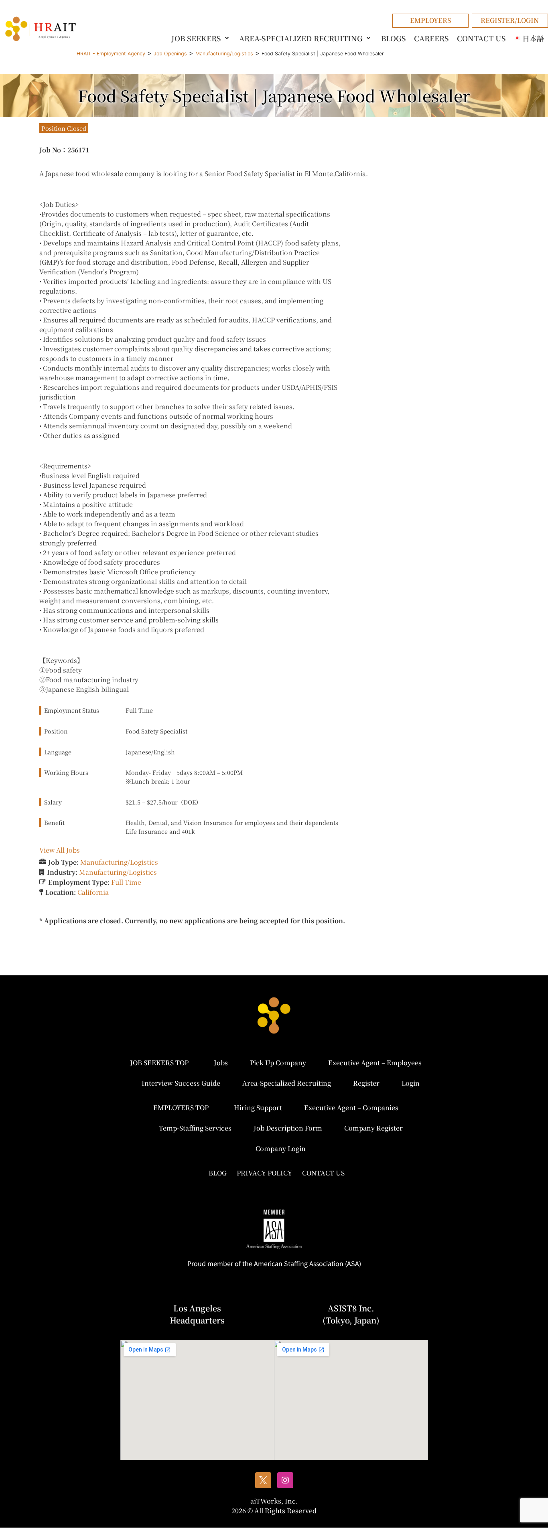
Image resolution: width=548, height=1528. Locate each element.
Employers (430, 20)
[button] (201, 38)
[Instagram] (285, 1480)
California (93, 892)
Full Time (126, 882)
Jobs (221, 1062)
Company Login (281, 1148)
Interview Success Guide (181, 1083)
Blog (218, 1172)
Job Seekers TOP (159, 1062)
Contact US (481, 38)
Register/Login (510, 20)
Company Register (373, 1128)
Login (411, 1083)
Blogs (393, 38)
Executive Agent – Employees (375, 1062)
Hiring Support (258, 1107)
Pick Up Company (278, 1062)
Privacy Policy (264, 1172)
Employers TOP (181, 1107)
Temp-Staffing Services (195, 1128)
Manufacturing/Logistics (119, 862)
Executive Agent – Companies (351, 1107)
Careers (431, 38)
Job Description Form (288, 1128)
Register (366, 1083)
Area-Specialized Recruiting (301, 38)
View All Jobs (59, 850)
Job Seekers (196, 38)
